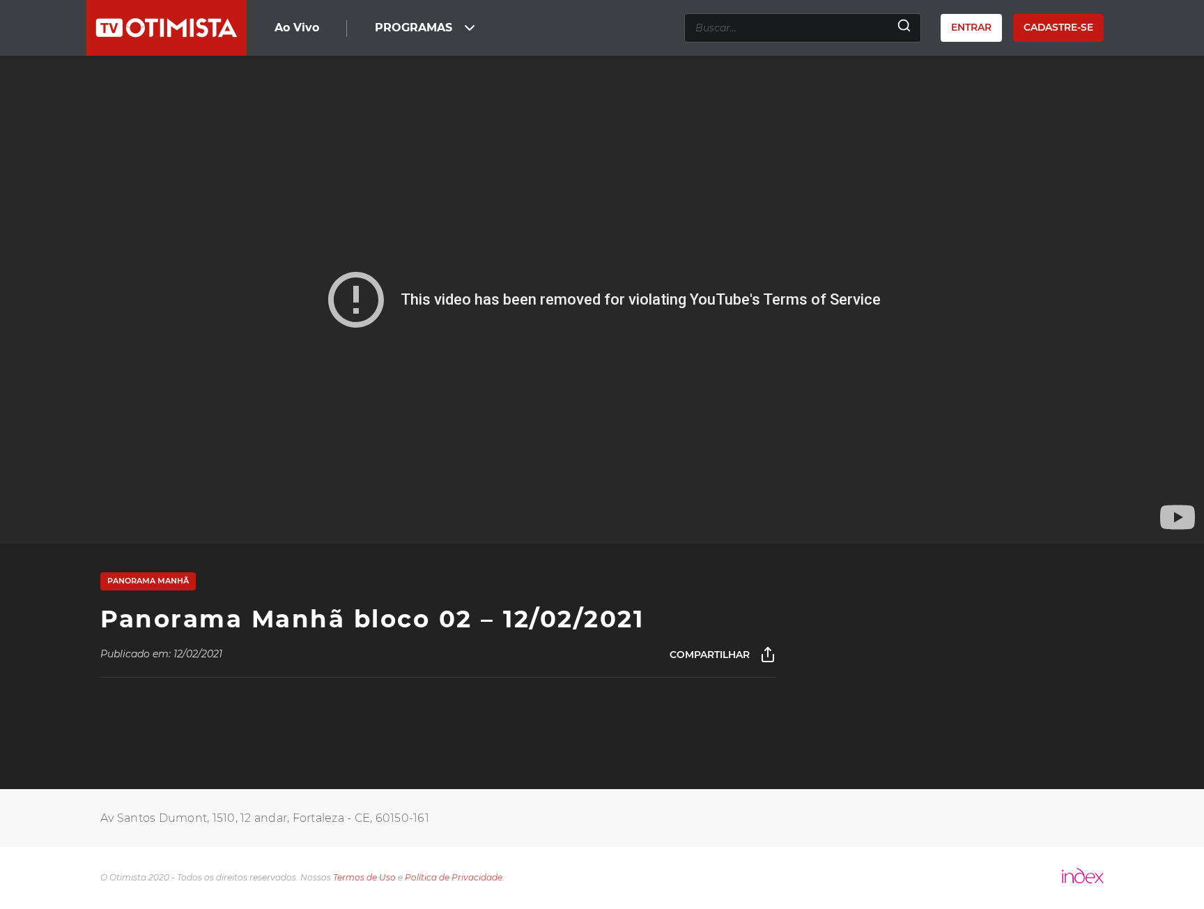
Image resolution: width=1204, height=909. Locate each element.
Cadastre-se (1058, 27)
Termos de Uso (364, 877)
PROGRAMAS (413, 27)
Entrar (971, 27)
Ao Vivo (297, 27)
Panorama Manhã (148, 581)
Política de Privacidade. (454, 877)
